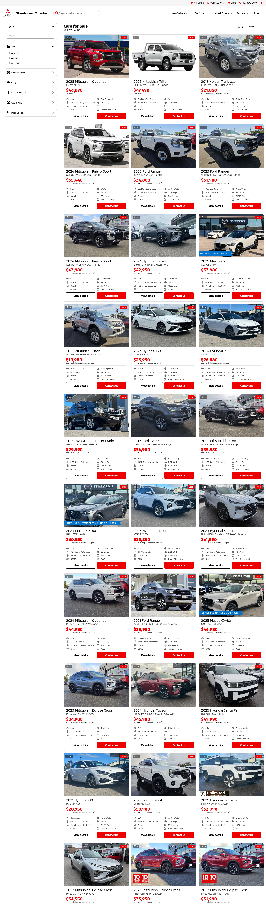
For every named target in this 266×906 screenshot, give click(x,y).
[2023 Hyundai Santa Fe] (231, 505)
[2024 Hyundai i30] (163, 325)
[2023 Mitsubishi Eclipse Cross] (96, 685)
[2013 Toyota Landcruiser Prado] (96, 415)
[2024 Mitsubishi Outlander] (96, 595)
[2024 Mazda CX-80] (96, 505)
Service (241, 13)
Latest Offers (221, 13)
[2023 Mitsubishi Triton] (231, 415)
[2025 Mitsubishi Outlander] (96, 56)
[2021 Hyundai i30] (96, 774)
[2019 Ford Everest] (163, 415)
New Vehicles (179, 13)
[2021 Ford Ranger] (163, 595)
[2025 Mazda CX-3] (231, 235)
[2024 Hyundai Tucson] (163, 235)
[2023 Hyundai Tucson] (163, 505)
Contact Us (111, 116)
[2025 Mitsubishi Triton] (163, 56)
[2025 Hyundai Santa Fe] (231, 685)
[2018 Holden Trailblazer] (231, 56)
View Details (81, 116)
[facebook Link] (262, 3)
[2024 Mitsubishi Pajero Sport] (96, 145)
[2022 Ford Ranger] (163, 145)
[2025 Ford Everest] (163, 774)
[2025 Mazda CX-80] (231, 595)
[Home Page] (7, 13)
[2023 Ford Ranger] (231, 145)
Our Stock (200, 13)
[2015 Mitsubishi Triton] (96, 325)
